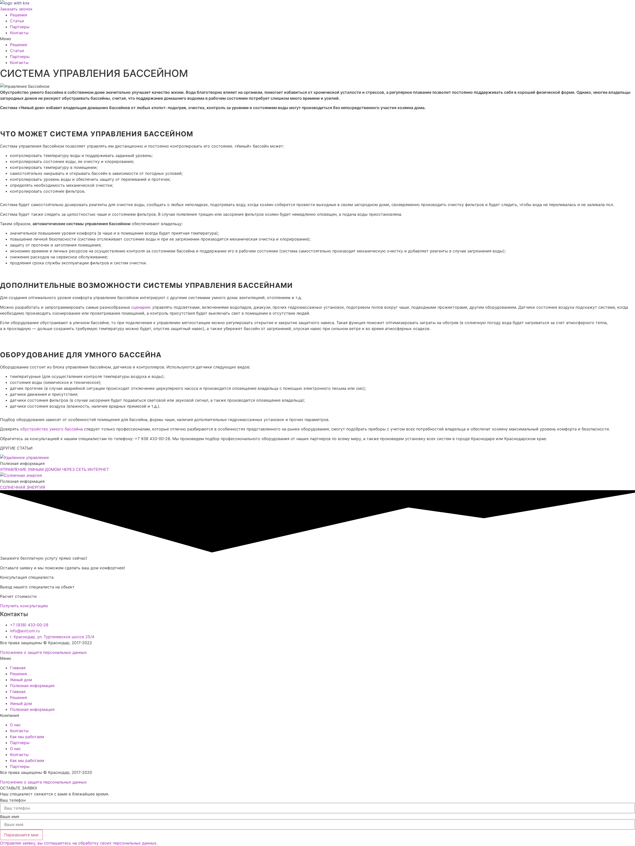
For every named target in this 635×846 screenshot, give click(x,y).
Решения (18, 14)
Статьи (17, 20)
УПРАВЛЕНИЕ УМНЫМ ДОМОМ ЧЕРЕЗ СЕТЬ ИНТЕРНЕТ (54, 469)
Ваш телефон (13, 800)
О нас (15, 724)
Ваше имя (9, 816)
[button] (317, 39)
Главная (18, 667)
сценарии (140, 307)
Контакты (19, 32)
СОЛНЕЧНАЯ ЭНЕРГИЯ (22, 487)
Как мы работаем (27, 736)
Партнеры (20, 26)
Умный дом (21, 679)
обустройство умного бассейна (51, 428)
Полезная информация (32, 685)
